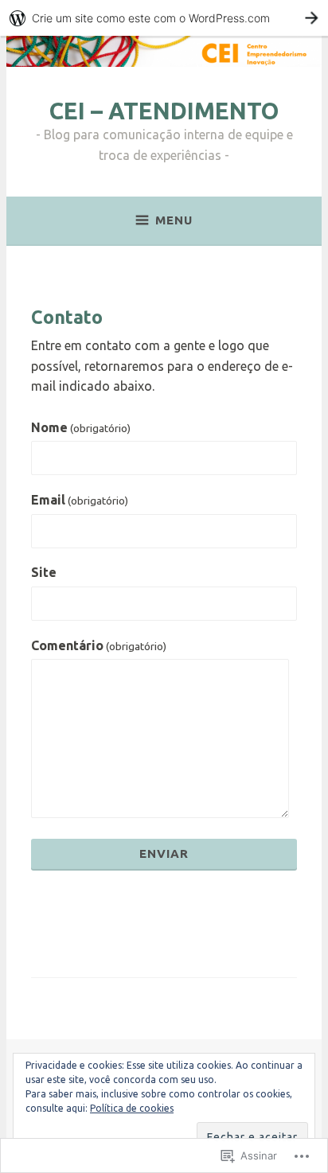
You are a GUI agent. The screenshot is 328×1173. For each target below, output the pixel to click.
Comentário (98, 645)
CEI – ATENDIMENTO (164, 110)
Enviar (164, 853)
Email (79, 500)
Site (44, 572)
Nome (81, 427)
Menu (174, 220)
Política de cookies (132, 1108)
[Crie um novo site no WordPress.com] (164, 18)
